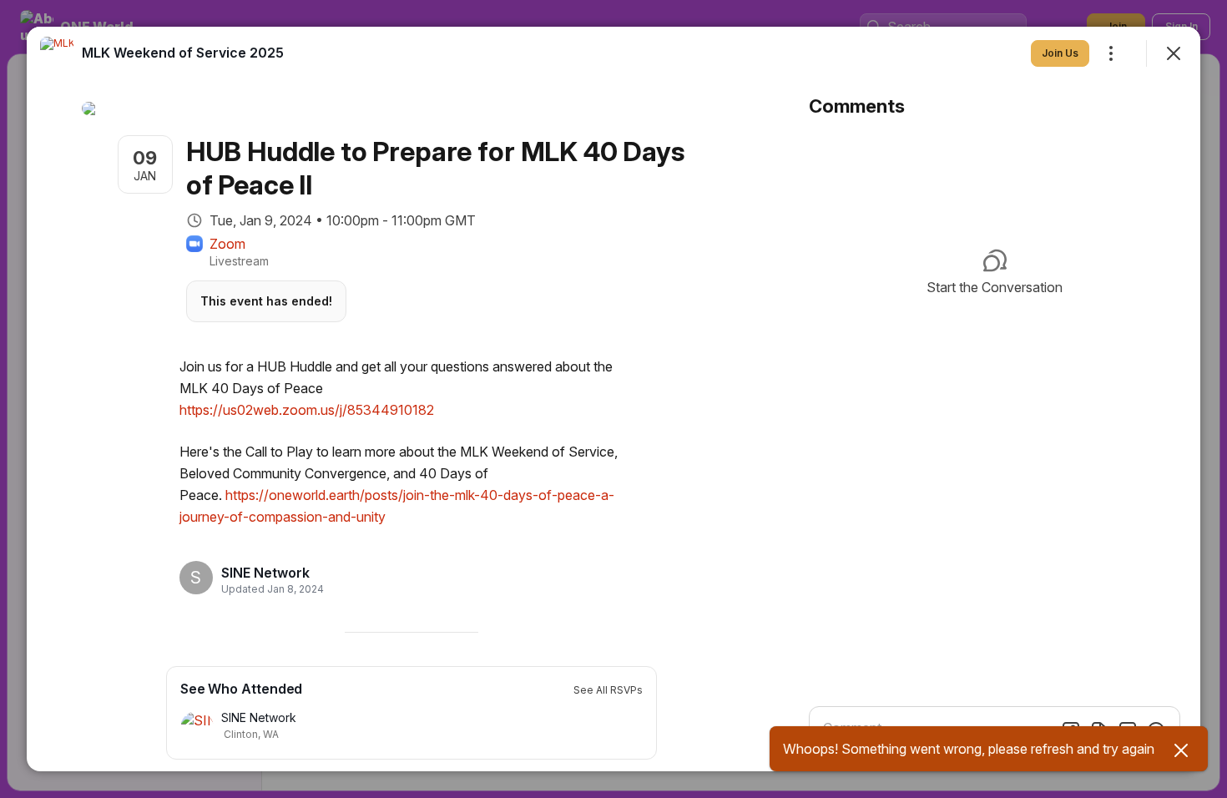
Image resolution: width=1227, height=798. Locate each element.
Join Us (1060, 53)
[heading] (267, 572)
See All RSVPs (608, 690)
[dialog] (613, 399)
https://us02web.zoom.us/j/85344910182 (306, 410)
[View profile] (56, 53)
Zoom (227, 243)
